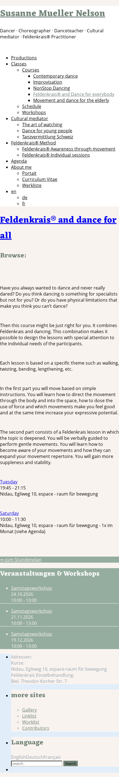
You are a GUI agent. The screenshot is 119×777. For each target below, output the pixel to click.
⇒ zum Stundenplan (21, 560)
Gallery (29, 710)
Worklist (30, 722)
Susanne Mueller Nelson (52, 14)
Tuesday (8, 482)
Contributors (35, 728)
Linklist (29, 716)
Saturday (9, 513)
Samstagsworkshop (31, 588)
